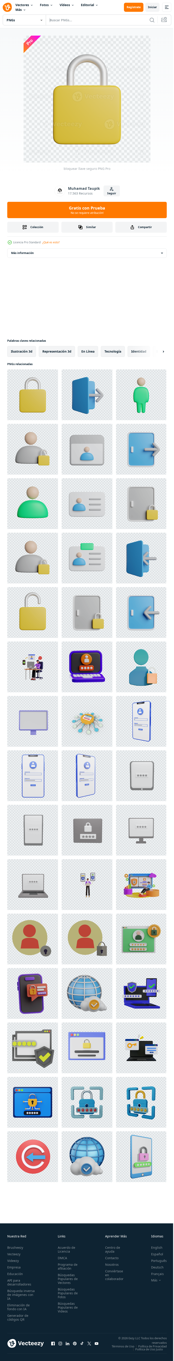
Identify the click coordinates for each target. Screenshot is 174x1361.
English (153, 1247)
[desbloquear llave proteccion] (32, 612)
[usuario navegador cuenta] (87, 449)
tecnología (112, 351)
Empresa (14, 1267)
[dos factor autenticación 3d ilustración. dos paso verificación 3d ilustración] (32, 666)
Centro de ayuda (110, 1249)
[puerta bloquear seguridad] (141, 503)
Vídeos (65, 5)
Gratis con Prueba (87, 210)
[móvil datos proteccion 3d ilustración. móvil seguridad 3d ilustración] (87, 884)
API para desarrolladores (19, 1282)
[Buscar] (152, 20)
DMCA (61, 1258)
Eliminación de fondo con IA (18, 1307)
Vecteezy (13, 1254)
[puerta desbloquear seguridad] (87, 612)
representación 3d (56, 351)
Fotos (44, 5)
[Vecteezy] (7, 7)
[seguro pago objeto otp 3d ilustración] (32, 993)
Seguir (111, 193)
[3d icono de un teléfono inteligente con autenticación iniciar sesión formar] (141, 721)
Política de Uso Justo (146, 1352)
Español (154, 1254)
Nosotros (109, 1264)
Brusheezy (15, 1247)
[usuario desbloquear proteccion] (32, 449)
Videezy (13, 1261)
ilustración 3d (21, 351)
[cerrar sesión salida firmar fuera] (87, 394)
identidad (138, 351)
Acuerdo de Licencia (65, 1249)
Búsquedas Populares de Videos (66, 1307)
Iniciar (152, 7)
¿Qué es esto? (51, 242)
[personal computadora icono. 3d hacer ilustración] (32, 721)
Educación (15, 1274)
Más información (22, 253)
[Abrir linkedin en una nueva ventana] (67, 1345)
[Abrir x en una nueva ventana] (89, 1345)
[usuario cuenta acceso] (141, 394)
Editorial (87, 5)
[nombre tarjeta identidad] (87, 558)
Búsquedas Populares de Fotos (66, 1293)
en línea (87, 351)
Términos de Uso (152, 1346)
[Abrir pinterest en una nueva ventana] (75, 1345)
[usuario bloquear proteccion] (32, 558)
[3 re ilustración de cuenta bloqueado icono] (32, 939)
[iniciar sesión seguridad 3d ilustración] (32, 1047)
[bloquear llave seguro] (32, 394)
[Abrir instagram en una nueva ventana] (60, 1345)
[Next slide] (156, 351)
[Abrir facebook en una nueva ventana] (53, 1345)
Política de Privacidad (149, 1349)
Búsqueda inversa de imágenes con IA (21, 1295)
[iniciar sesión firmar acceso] (141, 558)
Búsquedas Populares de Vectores (66, 1279)
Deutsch (154, 1267)
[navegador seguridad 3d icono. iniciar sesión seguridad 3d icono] (32, 1102)
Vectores (22, 5)
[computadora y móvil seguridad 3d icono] (141, 993)
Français (154, 1274)
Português (155, 1261)
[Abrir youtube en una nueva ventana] (96, 1345)
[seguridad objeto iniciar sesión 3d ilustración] (87, 666)
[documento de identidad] (87, 503)
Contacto (109, 1258)
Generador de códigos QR (17, 1317)
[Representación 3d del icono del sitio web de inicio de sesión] (32, 1156)
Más (18, 9)
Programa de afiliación (66, 1266)
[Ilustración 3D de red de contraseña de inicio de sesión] (87, 721)
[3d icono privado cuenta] (141, 666)
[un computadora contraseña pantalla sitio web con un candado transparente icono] (87, 1047)
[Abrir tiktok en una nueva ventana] (82, 1345)
